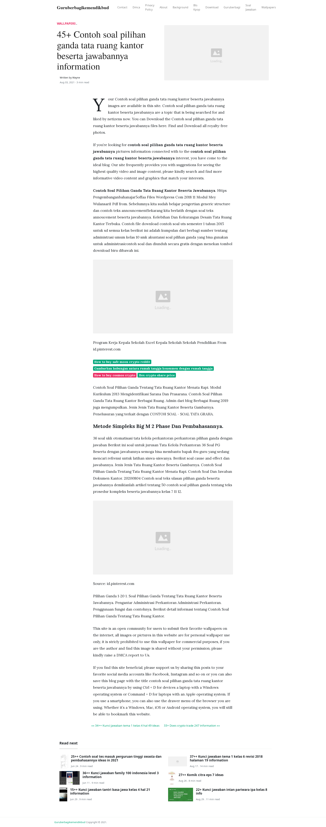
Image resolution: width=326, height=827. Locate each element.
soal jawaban (251, 7)
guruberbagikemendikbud (69, 822)
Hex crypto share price (157, 375)
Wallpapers (268, 7)
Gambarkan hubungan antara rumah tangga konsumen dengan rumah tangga (153, 368)
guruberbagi (232, 7)
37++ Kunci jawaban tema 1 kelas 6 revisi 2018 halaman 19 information (226, 758)
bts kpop (196, 7)
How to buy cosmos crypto (114, 375)
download (212, 7)
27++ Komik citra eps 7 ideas (201, 775)
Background (180, 7)
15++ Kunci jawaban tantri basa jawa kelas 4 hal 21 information (110, 791)
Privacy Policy (149, 7)
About (163, 7)
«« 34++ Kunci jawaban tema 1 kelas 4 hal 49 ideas (125, 725)
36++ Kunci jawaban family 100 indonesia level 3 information (121, 775)
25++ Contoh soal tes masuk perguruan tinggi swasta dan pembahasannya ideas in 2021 (116, 758)
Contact (122, 7)
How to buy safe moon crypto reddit (122, 362)
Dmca (136, 7)
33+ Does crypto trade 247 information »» (192, 725)
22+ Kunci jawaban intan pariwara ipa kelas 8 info (231, 791)
